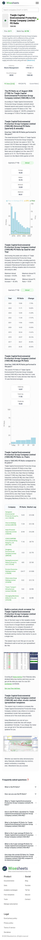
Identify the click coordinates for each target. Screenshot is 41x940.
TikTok (27, 890)
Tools (6, 899)
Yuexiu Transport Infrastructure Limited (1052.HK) (10, 589)
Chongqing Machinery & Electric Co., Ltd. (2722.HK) (12, 598)
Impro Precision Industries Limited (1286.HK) (10, 532)
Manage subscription (11, 904)
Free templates (9, 895)
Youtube (28, 885)
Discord (27, 895)
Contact (28, 899)
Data (5, 885)
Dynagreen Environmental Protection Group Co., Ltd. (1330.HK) (11, 515)
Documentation (9, 881)
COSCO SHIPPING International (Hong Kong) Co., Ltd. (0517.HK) (11, 541)
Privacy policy (8, 923)
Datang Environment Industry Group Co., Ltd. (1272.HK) (11, 562)
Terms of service (9, 928)
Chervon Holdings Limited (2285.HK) (10, 524)
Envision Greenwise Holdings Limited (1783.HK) (11, 571)
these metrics (17, 677)
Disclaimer (7, 932)
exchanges (8, 684)
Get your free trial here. (12, 688)
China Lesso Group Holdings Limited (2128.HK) (11, 580)
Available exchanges (10, 890)
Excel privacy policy (10, 918)
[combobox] (20, 10)
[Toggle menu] (37, 3)
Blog (26, 881)
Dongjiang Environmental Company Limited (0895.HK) (10, 552)
